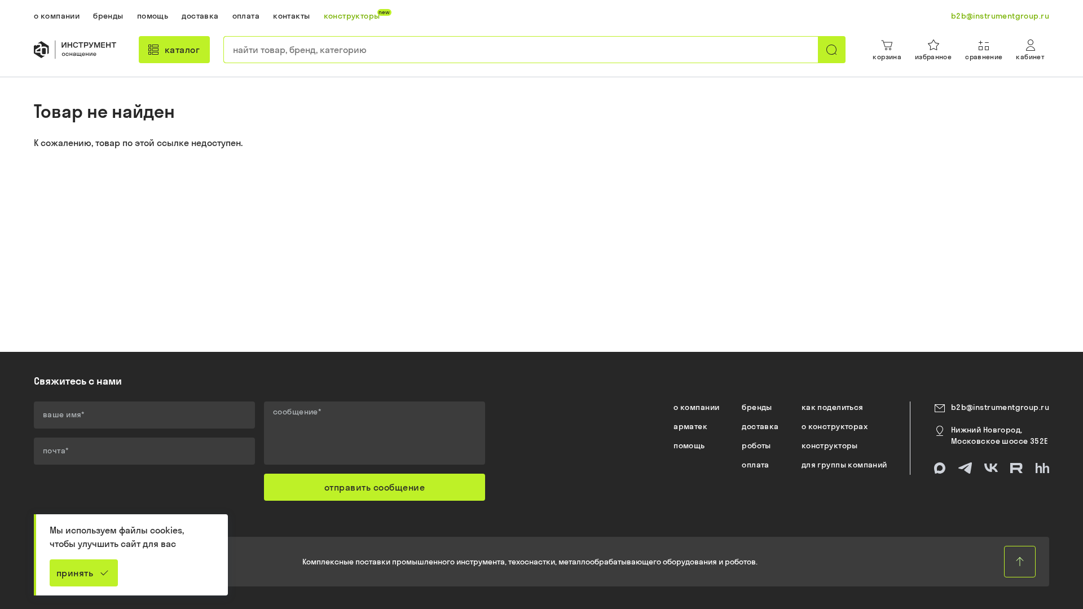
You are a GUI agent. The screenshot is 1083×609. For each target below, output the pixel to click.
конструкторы (830, 445)
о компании (696, 407)
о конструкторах (835, 426)
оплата (755, 465)
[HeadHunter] (1042, 468)
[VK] (991, 468)
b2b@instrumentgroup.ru (1000, 407)
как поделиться (833, 407)
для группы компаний (844, 465)
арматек (690, 426)
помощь (689, 445)
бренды (757, 407)
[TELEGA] (965, 468)
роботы (756, 445)
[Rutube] (1016, 468)
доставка (760, 426)
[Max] (939, 468)
